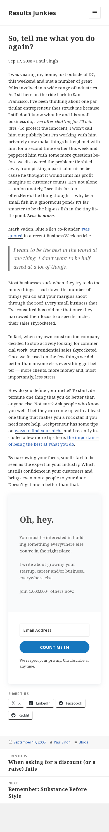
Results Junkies (32, 12)
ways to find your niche (39, 430)
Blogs (83, 742)
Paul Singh (62, 742)
